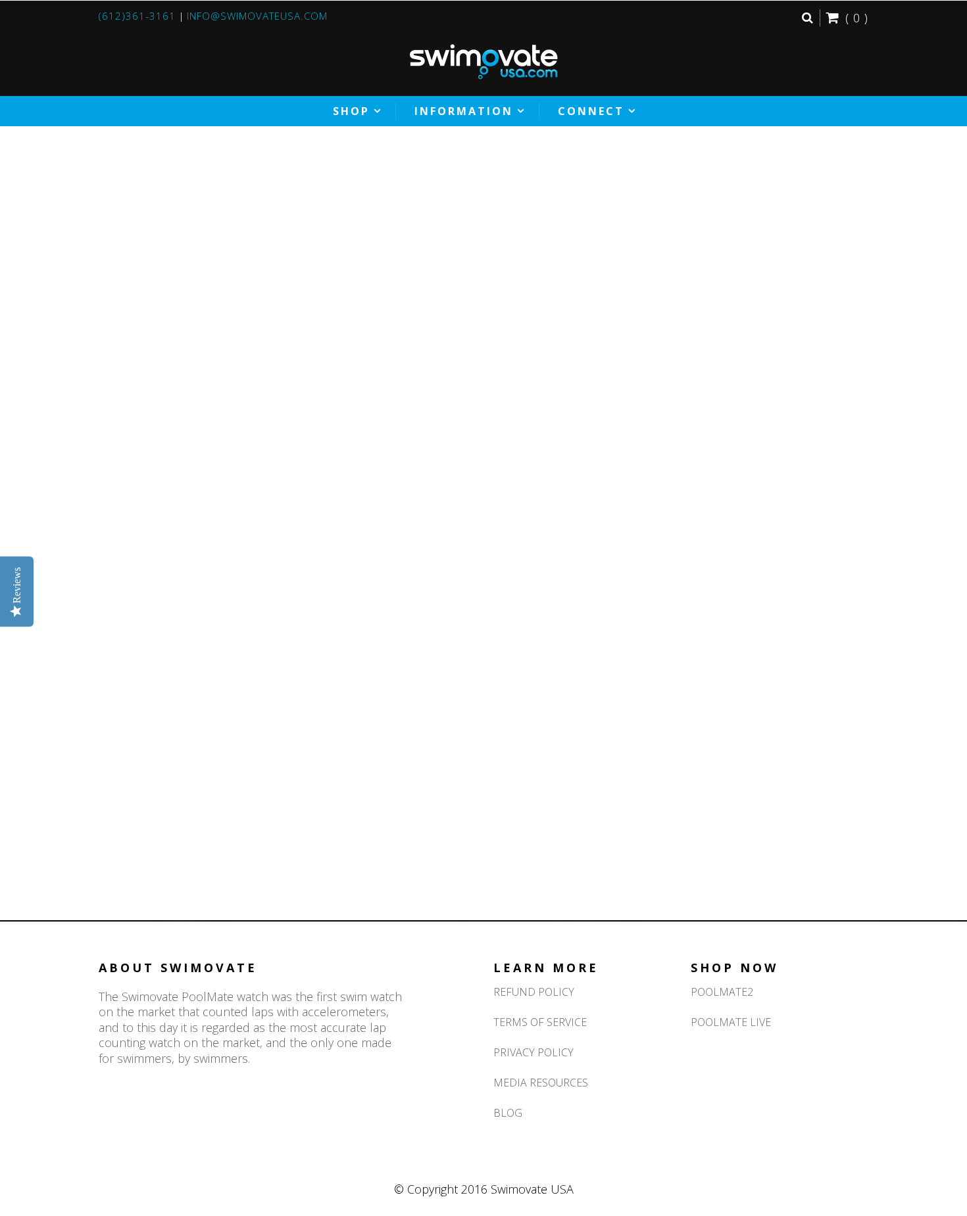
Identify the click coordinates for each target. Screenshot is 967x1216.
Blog (507, 1113)
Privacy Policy (533, 1052)
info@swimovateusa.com (257, 15)
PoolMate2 (722, 992)
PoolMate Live (731, 1022)
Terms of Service (540, 1022)
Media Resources (540, 1082)
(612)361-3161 (137, 15)
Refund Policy (533, 992)
